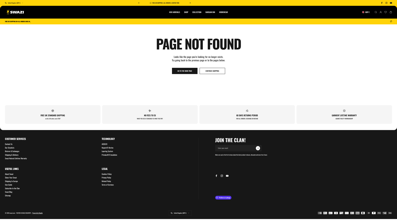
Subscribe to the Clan (12, 188)
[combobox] (14, 3)
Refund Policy (106, 181)
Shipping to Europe (11, 181)
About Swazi (9, 174)
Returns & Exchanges (12, 151)
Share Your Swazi (11, 177)
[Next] (190, 3)
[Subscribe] (258, 148)
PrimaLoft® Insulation (109, 155)
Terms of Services (108, 185)
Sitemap (8, 195)
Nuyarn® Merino (107, 148)
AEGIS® (104, 144)
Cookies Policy (107, 174)
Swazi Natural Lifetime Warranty (16, 158)
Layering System (107, 151)
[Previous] (139, 3)
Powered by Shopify (37, 213)
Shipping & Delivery (11, 155)
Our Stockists (9, 148)
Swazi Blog (8, 192)
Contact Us (8, 144)
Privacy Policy (106, 177)
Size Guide (8, 185)
